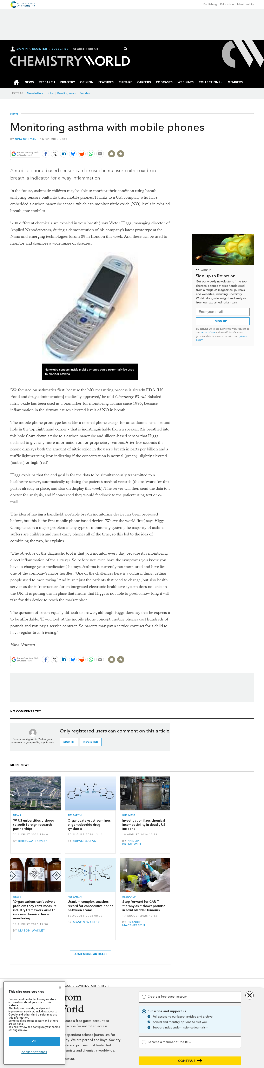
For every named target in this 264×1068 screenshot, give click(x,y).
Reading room (66, 93)
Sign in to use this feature (150, 144)
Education (227, 4)
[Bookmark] (120, 153)
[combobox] (99, 49)
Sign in (68, 742)
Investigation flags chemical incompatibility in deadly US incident (143, 824)
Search (125, 48)
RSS (103, 985)
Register (39, 49)
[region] (34, 1023)
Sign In (22, 49)
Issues (66, 985)
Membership (245, 4)
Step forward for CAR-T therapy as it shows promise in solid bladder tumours (143, 906)
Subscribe (60, 49)
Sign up (221, 321)
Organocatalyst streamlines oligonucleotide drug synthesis (89, 824)
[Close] (60, 987)
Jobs (50, 93)
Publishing (210, 4)
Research (75, 815)
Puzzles (85, 93)
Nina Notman (26, 139)
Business (128, 815)
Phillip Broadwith (132, 842)
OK (34, 1041)
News (14, 113)
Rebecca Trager (33, 841)
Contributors (86, 985)
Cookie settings (34, 1052)
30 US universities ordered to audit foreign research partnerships (33, 824)
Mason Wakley (31, 930)
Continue (187, 1061)
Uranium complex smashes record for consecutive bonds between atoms (90, 906)
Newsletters (35, 93)
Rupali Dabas (84, 841)
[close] (170, 144)
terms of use (208, 332)
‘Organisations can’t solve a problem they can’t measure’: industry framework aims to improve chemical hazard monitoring (35, 910)
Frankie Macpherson (133, 923)
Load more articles (90, 954)
